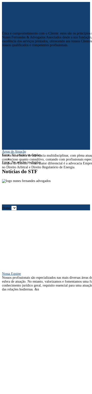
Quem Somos (11, 29)
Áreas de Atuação (14, 151)
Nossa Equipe (11, 274)
